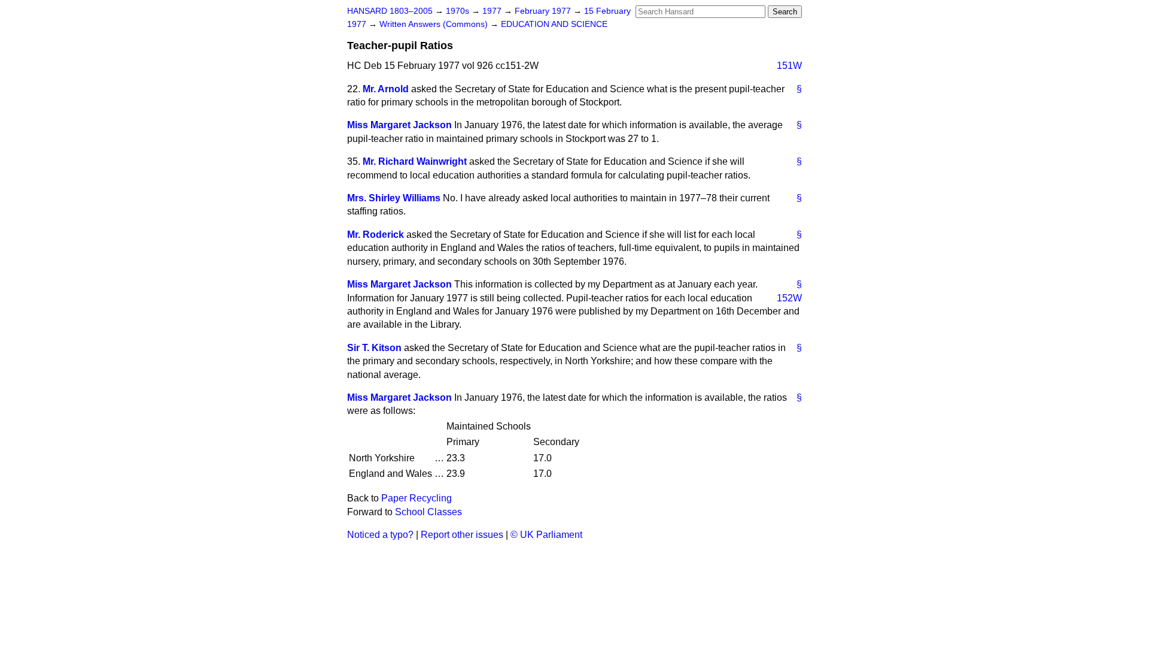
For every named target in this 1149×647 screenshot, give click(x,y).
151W (789, 66)
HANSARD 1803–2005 (390, 11)
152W (789, 298)
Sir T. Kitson (374, 348)
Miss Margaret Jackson (399, 125)
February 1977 (544, 11)
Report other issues (462, 535)
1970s (459, 11)
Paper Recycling (416, 498)
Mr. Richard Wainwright (415, 161)
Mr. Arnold (386, 89)
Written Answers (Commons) (434, 24)
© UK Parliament (546, 535)
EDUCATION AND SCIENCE (554, 24)
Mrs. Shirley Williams (393, 198)
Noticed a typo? (380, 535)
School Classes (428, 512)
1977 (493, 11)
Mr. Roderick (375, 234)
